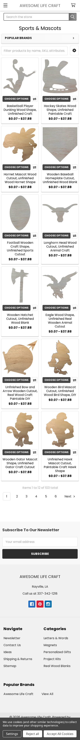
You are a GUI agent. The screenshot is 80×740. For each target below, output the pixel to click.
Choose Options (16, 99)
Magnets (50, 645)
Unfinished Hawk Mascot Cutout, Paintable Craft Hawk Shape (60, 465)
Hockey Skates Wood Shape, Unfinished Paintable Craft (60, 110)
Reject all (32, 734)
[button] (74, 50)
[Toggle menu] (5, 5)
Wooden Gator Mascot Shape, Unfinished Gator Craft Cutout (20, 463)
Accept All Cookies (60, 734)
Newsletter (11, 638)
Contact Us (12, 645)
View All (47, 694)
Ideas (7, 652)
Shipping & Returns (17, 659)
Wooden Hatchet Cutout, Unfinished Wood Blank (20, 319)
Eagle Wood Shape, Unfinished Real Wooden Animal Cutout (60, 321)
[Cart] (74, 5)
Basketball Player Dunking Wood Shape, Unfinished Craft (20, 110)
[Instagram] (48, 604)
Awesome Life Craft (18, 694)
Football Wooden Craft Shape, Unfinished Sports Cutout (20, 248)
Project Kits (52, 659)
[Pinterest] (40, 604)
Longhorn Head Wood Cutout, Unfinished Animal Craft (60, 246)
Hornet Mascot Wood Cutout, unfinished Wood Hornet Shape (20, 178)
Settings (12, 734)
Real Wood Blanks (56, 666)
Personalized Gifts (57, 652)
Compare (34, 99)
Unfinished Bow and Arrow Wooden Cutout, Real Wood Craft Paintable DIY (20, 393)
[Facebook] (31, 604)
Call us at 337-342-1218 (40, 593)
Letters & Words (55, 638)
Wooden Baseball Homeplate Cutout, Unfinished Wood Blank (60, 178)
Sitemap (9, 666)
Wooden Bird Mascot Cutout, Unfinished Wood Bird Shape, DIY (60, 391)
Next (68, 496)
